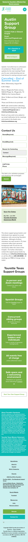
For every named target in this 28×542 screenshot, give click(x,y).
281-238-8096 (19, 256)
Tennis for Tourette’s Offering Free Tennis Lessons (14, 3)
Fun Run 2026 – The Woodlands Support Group (14, 480)
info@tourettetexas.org (9, 112)
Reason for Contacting (10, 149)
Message (9, 156)
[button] (25, 9)
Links (14, 503)
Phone (4, 166)
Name (8, 134)
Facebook (14, 495)
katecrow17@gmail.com (11, 110)
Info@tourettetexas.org (9, 121)
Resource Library (14, 505)
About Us (14, 464)
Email (7, 142)
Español (14, 302)
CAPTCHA (6, 164)
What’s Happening (14, 469)
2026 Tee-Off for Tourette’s (14, 477)
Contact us (17, 382)
